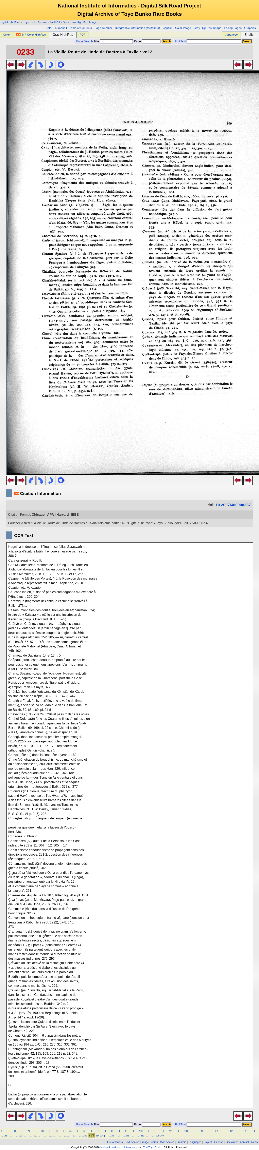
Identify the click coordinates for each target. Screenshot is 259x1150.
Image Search (149, 1142)
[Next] (21, 68)
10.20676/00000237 (233, 505)
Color (6, 34)
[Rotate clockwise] (41, 68)
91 (126, 1131)
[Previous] (11, 68)
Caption (168, 28)
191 (20, 1135)
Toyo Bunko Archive (35, 22)
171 (247, 1131)
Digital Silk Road (10, 22)
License (218, 1142)
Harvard (62, 514)
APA (50, 514)
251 (127, 1135)
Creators (181, 1142)
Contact (244, 1142)
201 (35, 1135)
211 (50, 1135)
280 (162, 1135)
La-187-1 (55, 22)
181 (5, 1135)
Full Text (180, 41)
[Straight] (60, 68)
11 (15, 1131)
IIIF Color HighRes (34, 34)
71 (98, 1131)
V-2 (65, 22)
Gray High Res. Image (83, 22)
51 (70, 1131)
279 (157, 1135)
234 (97, 1135)
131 (186, 1131)
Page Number (103, 28)
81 (112, 1131)
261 (142, 1135)
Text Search (132, 1142)
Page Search (84, 41)
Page (137, 41)
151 (216, 1131)
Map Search (167, 1142)
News (254, 1142)
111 (156, 1131)
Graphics (250, 28)
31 (42, 1131)
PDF (82, 34)
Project (208, 1142)
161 (232, 1131)
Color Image (183, 28)
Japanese (231, 34)
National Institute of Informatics (118, 1147)
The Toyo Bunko (152, 1147)
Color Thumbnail (56, 28)
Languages (195, 1142)
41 (56, 1131)
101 (141, 1131)
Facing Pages (233, 28)
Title (97, 41)
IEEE (75, 514)
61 (84, 1131)
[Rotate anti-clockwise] (31, 68)
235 (102, 1135)
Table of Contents (80, 28)
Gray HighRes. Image (207, 28)
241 (112, 1135)
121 (171, 1131)
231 (81, 1135)
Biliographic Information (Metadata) (137, 28)
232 (85, 1135)
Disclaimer (231, 1142)
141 (201, 1131)
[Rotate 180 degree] (50, 68)
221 (66, 1135)
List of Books (115, 1142)
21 (29, 1131)
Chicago (38, 514)
